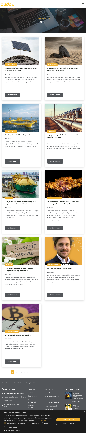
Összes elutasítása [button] (68, 423)
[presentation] (68, 395)
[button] (29, 430)
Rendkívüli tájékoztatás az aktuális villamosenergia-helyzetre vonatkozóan (77, 397)
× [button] (84, 412)
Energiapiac (51, 131)
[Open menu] (83, 4)
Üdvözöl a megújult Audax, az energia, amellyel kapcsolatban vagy (78, 408)
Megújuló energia (11, 64)
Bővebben (43, 420)
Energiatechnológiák (54, 198)
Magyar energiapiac (54, 264)
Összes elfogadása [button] (68, 419)
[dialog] (43, 421)
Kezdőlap (38, 18)
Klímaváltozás (52, 64)
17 (27, 372)
